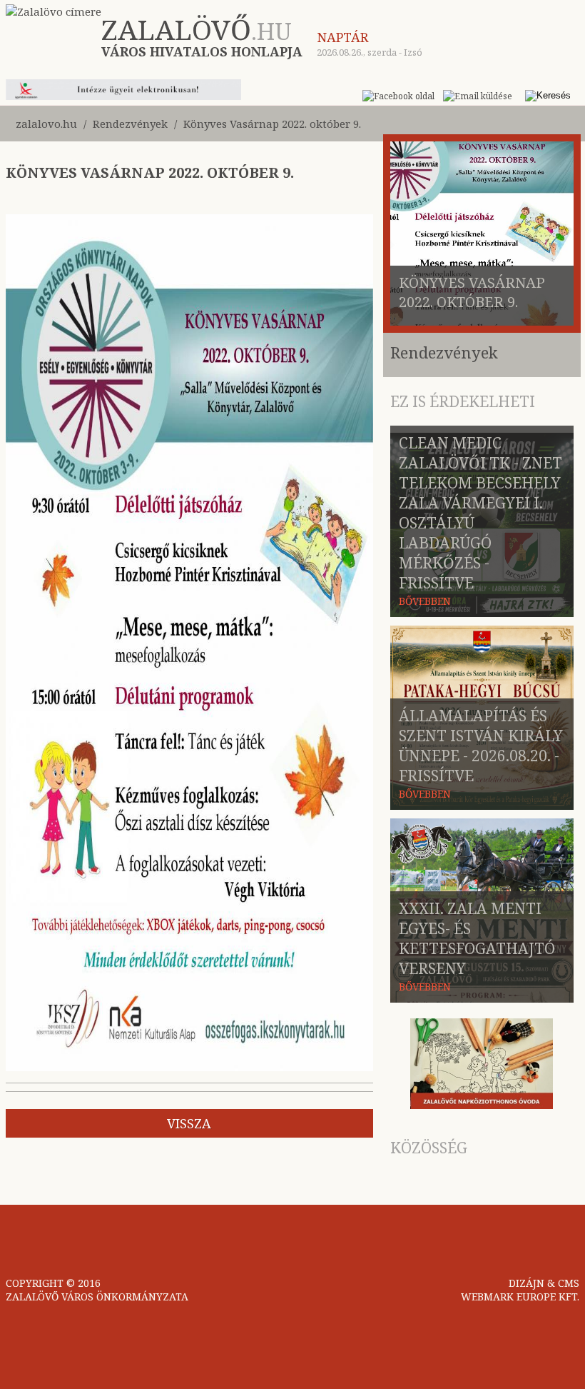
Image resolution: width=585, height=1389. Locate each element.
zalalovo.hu (46, 123)
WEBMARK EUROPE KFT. (520, 1296)
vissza (189, 1123)
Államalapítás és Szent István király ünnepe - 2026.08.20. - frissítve (481, 746)
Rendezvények (130, 123)
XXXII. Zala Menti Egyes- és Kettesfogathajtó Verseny (477, 938)
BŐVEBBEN (425, 601)
